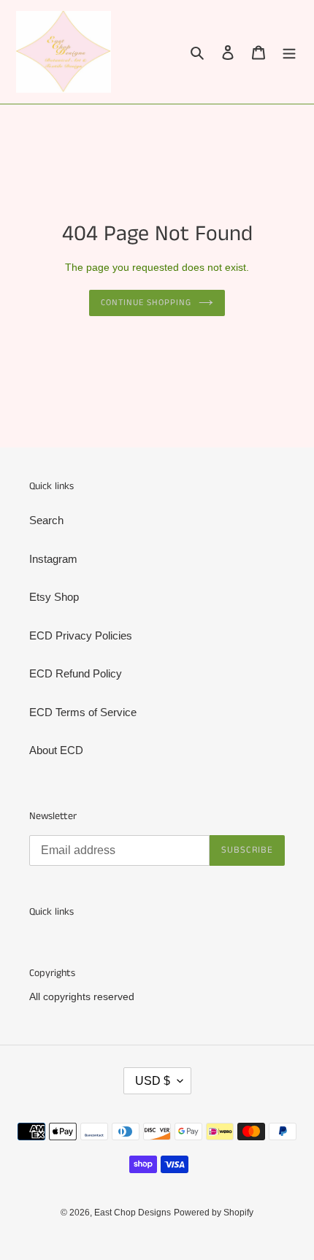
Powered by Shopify (213, 1212)
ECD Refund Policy (75, 673)
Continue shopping (146, 302)
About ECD (56, 750)
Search (46, 520)
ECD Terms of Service (83, 712)
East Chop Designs (132, 1212)
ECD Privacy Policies (80, 635)
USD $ (152, 1081)
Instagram (53, 559)
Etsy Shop (54, 597)
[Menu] (289, 52)
